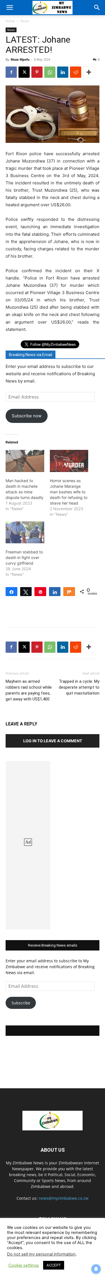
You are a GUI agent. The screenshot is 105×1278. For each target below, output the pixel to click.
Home (10, 21)
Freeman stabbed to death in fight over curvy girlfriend (24, 557)
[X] (24, 72)
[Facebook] (11, 72)
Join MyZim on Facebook (52, 1030)
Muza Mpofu (20, 59)
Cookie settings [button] (23, 1265)
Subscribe (20, 1003)
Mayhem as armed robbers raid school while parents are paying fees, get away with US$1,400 (29, 690)
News (24, 21)
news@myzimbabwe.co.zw (63, 1198)
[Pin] (40, 591)
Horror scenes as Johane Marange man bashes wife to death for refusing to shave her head (68, 491)
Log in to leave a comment (52, 740)
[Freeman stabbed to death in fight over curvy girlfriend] (25, 532)
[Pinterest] (37, 72)
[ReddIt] (75, 72)
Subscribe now (26, 415)
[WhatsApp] (49, 72)
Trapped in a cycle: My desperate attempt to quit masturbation (79, 687)
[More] (89, 72)
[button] (9, 7)
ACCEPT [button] (53, 1265)
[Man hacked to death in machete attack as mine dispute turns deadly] (25, 461)
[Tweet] (26, 591)
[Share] (11, 591)
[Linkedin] (62, 72)
